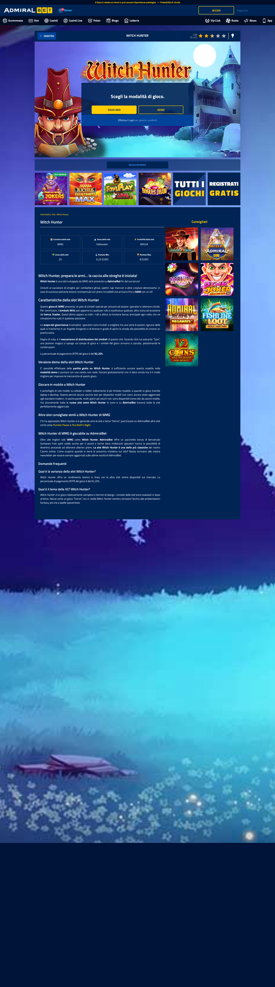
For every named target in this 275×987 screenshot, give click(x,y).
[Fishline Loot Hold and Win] (217, 314)
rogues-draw (146, 175)
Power (65, 425)
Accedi (216, 10)
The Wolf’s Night (81, 425)
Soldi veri (114, 110)
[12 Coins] (181, 350)
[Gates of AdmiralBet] (217, 244)
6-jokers (39, 175)
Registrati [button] (242, 10)
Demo (160, 110)
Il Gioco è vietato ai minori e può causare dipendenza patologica (125, 2)
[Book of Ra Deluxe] (181, 244)
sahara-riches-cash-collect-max (84, 177)
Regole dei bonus (137, 164)
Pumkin (57, 425)
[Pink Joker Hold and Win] (217, 279)
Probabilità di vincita (170, 2)
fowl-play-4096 (113, 175)
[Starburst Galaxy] (181, 279)
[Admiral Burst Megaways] (181, 314)
